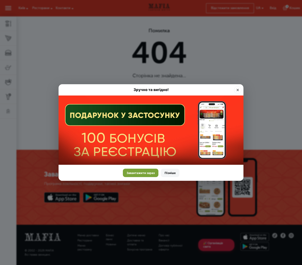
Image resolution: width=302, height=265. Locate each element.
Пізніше (170, 173)
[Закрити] (237, 90)
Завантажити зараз (141, 173)
